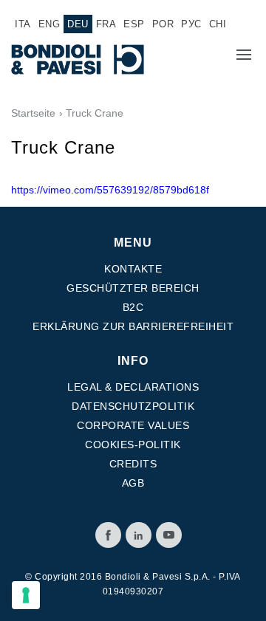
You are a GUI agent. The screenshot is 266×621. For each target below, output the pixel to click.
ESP (134, 24)
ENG (49, 24)
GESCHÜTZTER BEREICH (133, 288)
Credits (133, 464)
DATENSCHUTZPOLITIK (133, 406)
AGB (133, 483)
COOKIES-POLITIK (133, 444)
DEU (78, 24)
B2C (133, 307)
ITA (23, 24)
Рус (191, 24)
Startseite (33, 113)
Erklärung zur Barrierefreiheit (133, 326)
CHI (218, 24)
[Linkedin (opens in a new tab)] (138, 535)
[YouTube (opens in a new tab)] (169, 535)
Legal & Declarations (133, 387)
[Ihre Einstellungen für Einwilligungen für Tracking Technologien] (26, 595)
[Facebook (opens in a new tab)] (108, 535)
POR (163, 24)
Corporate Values (133, 425)
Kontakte (133, 269)
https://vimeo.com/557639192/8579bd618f (110, 190)
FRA (106, 24)
